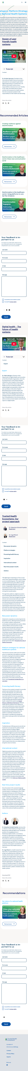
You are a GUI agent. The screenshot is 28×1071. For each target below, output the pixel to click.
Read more (12, 529)
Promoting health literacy (11, 554)
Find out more (8, 146)
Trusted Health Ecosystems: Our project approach (10, 519)
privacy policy (13, 301)
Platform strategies (9, 550)
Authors (6, 571)
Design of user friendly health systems (9, 41)
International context (10, 562)
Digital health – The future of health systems (11, 329)
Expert (6, 363)
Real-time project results (11, 566)
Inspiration (7, 558)
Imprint (9, 1056)
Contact (9, 1050)
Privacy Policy (10, 1053)
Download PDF (6, 875)
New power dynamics (10, 546)
